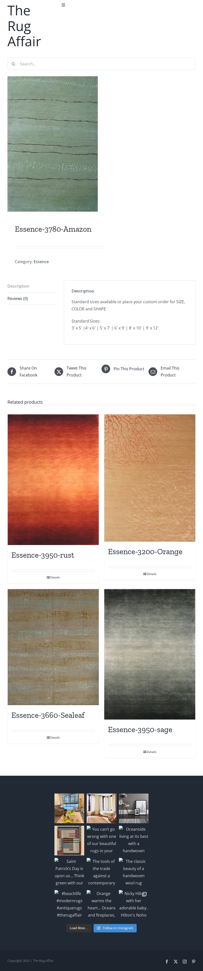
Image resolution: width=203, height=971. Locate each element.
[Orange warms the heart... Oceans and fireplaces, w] (101, 905)
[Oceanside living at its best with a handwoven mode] (134, 840)
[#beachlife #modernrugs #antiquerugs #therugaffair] (69, 905)
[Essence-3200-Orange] (149, 478)
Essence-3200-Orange (145, 551)
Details (55, 577)
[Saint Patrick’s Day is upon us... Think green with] (69, 873)
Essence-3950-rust (42, 555)
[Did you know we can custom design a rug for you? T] (69, 840)
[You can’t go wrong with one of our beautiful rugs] (101, 840)
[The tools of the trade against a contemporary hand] (101, 873)
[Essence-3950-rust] (53, 479)
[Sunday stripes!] (134, 808)
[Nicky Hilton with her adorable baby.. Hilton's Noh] (134, 905)
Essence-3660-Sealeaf (47, 715)
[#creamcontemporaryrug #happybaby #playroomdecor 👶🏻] (69, 808)
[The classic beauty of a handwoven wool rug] (134, 873)
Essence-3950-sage (140, 729)
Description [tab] (18, 286)
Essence (41, 261)
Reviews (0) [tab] (17, 298)
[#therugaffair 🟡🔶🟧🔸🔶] (101, 808)
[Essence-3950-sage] (149, 654)
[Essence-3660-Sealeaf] (53, 647)
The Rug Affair (24, 25)
